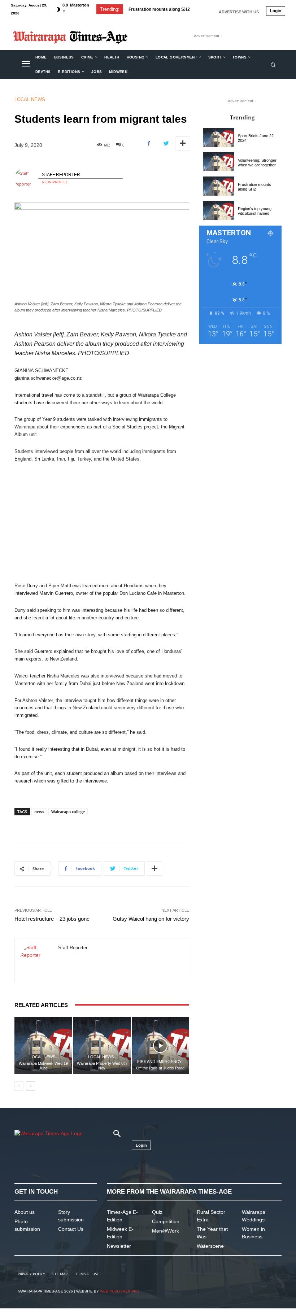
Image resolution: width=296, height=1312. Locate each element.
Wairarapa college (68, 811)
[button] (273, 64)
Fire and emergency (159, 1062)
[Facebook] (149, 143)
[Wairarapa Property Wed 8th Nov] (101, 1045)
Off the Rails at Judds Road (160, 1068)
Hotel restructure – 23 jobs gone (52, 919)
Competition (165, 1221)
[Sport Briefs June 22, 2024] (218, 137)
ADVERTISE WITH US (239, 12)
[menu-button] (25, 64)
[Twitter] (165, 143)
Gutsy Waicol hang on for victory (151, 919)
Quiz (157, 1212)
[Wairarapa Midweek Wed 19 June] (43, 1045)
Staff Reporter (61, 174)
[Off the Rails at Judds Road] (160, 1045)
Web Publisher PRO (119, 1291)
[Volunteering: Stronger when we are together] (218, 161)
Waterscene (210, 1246)
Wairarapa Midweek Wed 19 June (43, 1065)
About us (24, 1212)
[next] (196, 9)
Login (275, 10)
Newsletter (119, 1246)
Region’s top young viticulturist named (254, 210)
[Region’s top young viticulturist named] (218, 210)
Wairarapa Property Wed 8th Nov (102, 1065)
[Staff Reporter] (26, 178)
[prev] (184, 9)
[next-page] (30, 1086)
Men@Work (165, 1231)
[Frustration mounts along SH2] (218, 185)
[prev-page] (18, 1086)
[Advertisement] (101, 522)
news (39, 811)
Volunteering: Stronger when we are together (257, 162)
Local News (29, 99)
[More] (182, 143)
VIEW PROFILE (55, 182)
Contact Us (70, 1229)
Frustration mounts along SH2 (159, 9)
